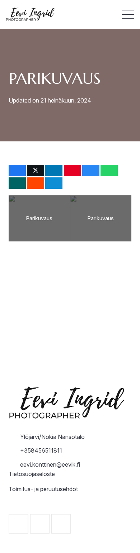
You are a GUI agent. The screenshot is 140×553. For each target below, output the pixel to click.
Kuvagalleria (70, 349)
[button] (128, 14)
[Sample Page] (31, 14)
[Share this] (17, 170)
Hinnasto (70, 298)
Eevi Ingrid (70, 315)
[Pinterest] (61, 524)
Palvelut (70, 281)
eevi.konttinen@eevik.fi (50, 464)
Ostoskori (70, 366)
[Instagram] (40, 524)
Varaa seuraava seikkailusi (70, 332)
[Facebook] (18, 524)
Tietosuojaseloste (32, 473)
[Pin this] (72, 170)
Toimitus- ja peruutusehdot (43, 489)
